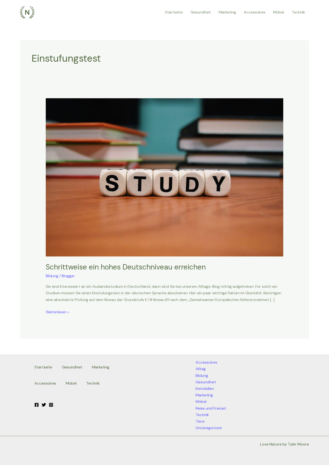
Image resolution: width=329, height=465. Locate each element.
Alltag (201, 368)
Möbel (278, 12)
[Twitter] (44, 405)
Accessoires (254, 12)
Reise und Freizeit (211, 408)
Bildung (52, 275)
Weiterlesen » (57, 311)
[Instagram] (51, 405)
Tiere (200, 421)
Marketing (227, 12)
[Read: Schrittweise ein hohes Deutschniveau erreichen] (164, 176)
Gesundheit (201, 12)
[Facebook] (36, 405)
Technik (298, 12)
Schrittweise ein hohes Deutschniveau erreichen (126, 267)
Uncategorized (209, 427)
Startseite (174, 12)
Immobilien (205, 388)
